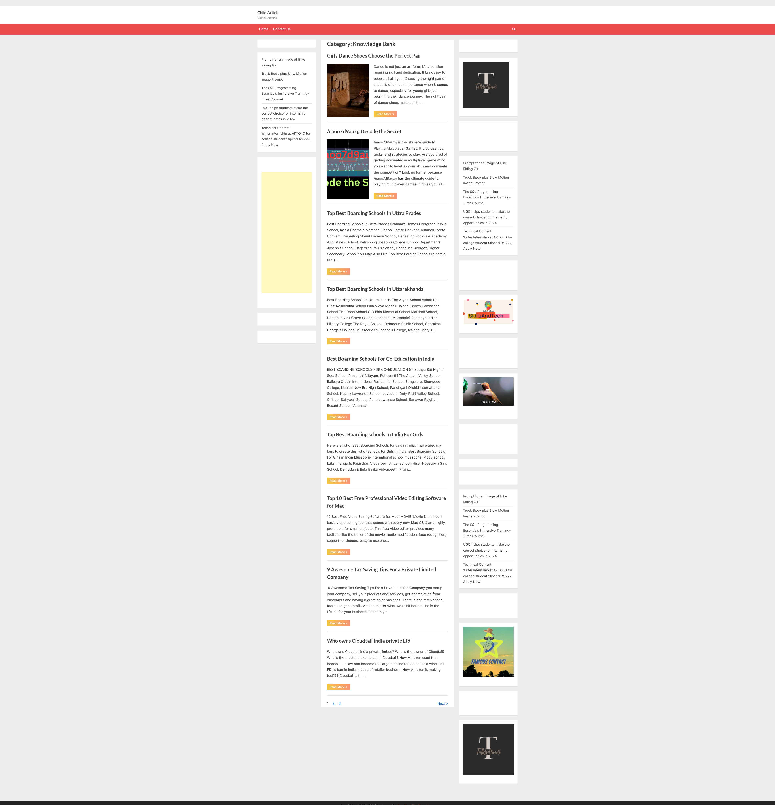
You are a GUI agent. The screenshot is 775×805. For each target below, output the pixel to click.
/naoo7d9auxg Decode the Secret (364, 131)
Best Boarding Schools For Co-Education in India (380, 359)
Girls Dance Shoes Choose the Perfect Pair (374, 56)
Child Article (268, 12)
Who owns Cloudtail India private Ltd (369, 641)
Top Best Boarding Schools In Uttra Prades (374, 213)
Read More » (387, 114)
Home (263, 29)
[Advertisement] (286, 232)
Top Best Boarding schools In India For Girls (375, 434)
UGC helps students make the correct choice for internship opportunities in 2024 (284, 113)
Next (441, 703)
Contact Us (282, 29)
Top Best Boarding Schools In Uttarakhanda (375, 289)
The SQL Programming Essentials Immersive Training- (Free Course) (285, 93)
